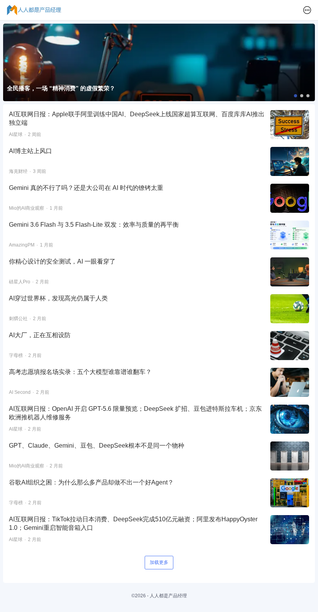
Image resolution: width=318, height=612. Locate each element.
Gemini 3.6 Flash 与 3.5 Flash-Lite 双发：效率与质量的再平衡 (94, 224)
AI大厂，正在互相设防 (40, 335)
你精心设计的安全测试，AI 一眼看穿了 (62, 261)
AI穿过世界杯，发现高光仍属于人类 (58, 298)
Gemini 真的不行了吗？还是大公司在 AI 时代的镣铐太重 (86, 187)
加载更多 (159, 562)
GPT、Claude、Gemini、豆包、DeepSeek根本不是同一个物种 (96, 445)
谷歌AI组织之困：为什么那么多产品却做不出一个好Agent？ (91, 482)
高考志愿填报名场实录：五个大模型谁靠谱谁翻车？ (80, 372)
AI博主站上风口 (30, 151)
